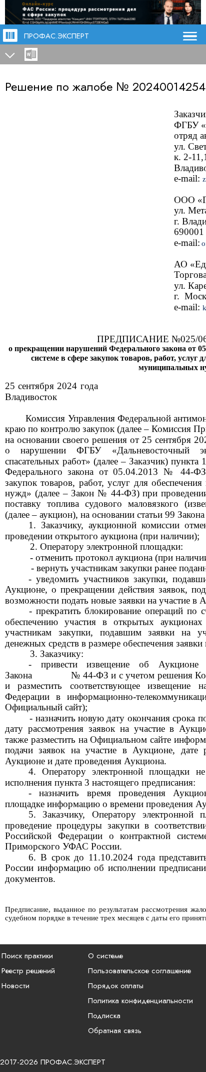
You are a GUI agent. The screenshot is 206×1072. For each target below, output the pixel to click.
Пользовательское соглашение (139, 970)
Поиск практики (27, 955)
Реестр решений (28, 970)
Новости (16, 985)
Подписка (104, 1015)
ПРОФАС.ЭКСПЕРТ (56, 35)
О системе (105, 955)
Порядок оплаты (116, 985)
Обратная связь (115, 1030)
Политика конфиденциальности (140, 1000)
